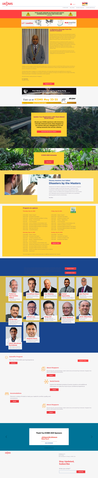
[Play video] (35, 46)
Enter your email (64, 468)
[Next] (91, 437)
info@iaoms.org (62, 453)
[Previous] (6, 437)
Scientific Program (16, 356)
